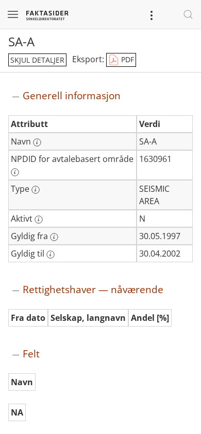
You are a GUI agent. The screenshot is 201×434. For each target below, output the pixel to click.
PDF (126, 59)
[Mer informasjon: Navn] (37, 142)
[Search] (188, 14)
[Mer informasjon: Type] (35, 190)
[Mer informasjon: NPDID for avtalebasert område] (15, 172)
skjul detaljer (37, 60)
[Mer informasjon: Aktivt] (39, 219)
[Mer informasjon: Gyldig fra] (54, 237)
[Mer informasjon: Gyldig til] (50, 254)
